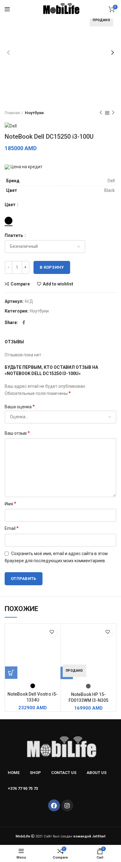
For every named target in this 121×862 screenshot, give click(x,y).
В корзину (52, 267)
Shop (35, 772)
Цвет (10, 204)
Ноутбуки (34, 112)
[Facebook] (54, 805)
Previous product (101, 113)
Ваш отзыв (17, 433)
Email (12, 528)
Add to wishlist (58, 284)
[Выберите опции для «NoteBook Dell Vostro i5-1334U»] (11, 672)
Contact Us (63, 772)
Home (14, 772)
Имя (10, 504)
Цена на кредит (26, 166)
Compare (20, 284)
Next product (113, 113)
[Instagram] (67, 805)
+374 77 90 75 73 (23, 788)
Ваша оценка (20, 407)
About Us (96, 772)
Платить (14, 235)
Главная (12, 112)
